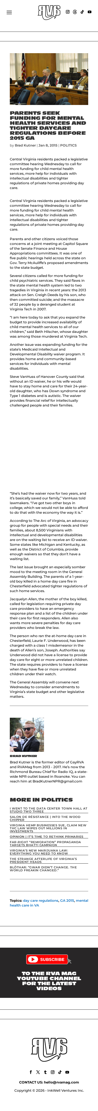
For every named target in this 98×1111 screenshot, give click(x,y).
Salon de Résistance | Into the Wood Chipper (45, 818)
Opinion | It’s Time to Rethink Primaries (46, 836)
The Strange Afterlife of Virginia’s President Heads (43, 860)
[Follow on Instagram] (67, 11)
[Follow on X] (38, 1072)
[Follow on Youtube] (89, 11)
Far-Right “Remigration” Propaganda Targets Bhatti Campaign (45, 843)
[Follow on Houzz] (75, 11)
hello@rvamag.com (61, 1082)
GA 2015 (67, 900)
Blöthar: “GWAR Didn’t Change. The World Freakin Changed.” (43, 868)
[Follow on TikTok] (82, 11)
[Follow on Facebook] (30, 1072)
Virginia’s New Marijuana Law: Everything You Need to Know (39, 852)
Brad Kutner (25, 145)
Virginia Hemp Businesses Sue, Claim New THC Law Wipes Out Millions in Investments (48, 828)
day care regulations (40, 900)
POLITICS (68, 145)
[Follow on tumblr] (45, 1072)
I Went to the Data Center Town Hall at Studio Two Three (49, 810)
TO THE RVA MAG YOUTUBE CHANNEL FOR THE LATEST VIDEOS (49, 981)
